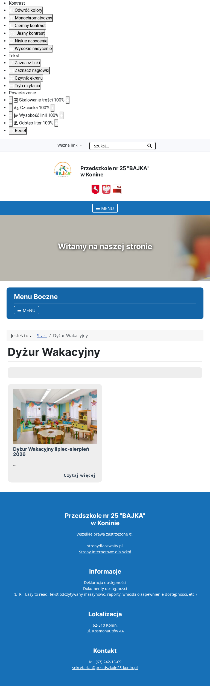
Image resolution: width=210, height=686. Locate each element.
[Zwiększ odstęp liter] (56, 123)
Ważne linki (67, 145)
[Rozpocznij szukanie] (150, 146)
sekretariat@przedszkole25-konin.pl (105, 667)
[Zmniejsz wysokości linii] (11, 115)
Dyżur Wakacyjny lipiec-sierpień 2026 (51, 451)
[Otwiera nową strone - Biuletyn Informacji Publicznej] (105, 189)
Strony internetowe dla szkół (105, 551)
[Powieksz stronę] (67, 100)
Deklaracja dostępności (105, 582)
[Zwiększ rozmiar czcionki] (52, 108)
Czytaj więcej (79, 475)
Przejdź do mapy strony (4, 143)
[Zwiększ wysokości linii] (61, 115)
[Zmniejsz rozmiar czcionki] (11, 108)
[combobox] (116, 146)
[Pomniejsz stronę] (11, 100)
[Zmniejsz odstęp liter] (11, 123)
